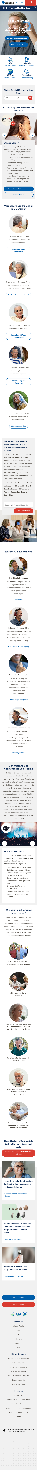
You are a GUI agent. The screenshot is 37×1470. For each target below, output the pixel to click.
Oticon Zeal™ (18, 194)
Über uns (18, 1321)
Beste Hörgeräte (18, 1380)
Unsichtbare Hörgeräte (18, 1367)
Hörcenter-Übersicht (18, 1404)
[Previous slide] (4, 135)
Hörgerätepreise (18, 1384)
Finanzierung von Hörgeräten (18, 381)
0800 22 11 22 (18, 1297)
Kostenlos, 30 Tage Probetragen (18, 336)
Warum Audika (18, 1326)
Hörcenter (18, 1390)
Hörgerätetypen (18, 1354)
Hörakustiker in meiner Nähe (18, 1399)
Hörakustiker (18, 1395)
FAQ (18, 1334)
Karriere (18, 1339)
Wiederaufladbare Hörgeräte (19, 1375)
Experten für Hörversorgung (18, 646)
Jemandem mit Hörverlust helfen (18, 1408)
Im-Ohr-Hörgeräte (18, 1363)
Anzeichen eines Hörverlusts (18, 250)
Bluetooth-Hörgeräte (18, 1371)
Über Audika (18, 599)
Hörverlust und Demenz (18, 1412)
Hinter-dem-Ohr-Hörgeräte (18, 1358)
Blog (18, 1330)
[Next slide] (32, 135)
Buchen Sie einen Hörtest (18, 295)
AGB (18, 1347)
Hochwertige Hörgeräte (18, 699)
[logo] (8, 3)
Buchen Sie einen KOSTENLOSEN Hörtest (18, 1153)
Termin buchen (18, 1304)
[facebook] (12, 1314)
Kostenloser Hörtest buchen (19, 189)
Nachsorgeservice (18, 426)
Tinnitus (18, 1416)
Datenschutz (18, 1343)
